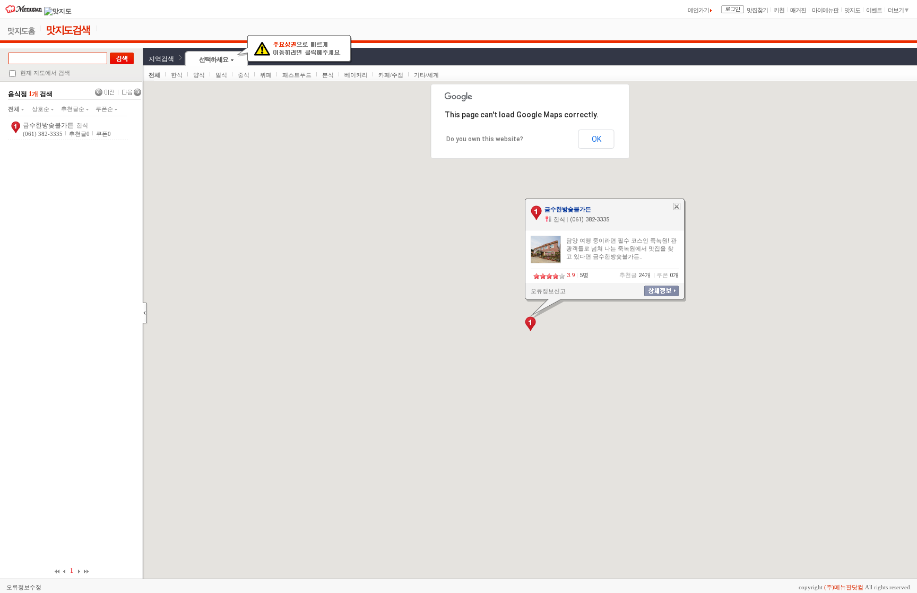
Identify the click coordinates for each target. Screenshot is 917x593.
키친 (779, 10)
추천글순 (73, 109)
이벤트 (874, 10)
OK (596, 139)
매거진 (798, 10)
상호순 (41, 109)
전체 (14, 109)
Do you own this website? (484, 139)
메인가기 (699, 10)
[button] (530, 323)
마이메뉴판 (825, 10)
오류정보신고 (548, 291)
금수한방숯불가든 (48, 125)
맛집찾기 (757, 10)
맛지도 (852, 10)
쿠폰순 (105, 109)
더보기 (896, 10)
